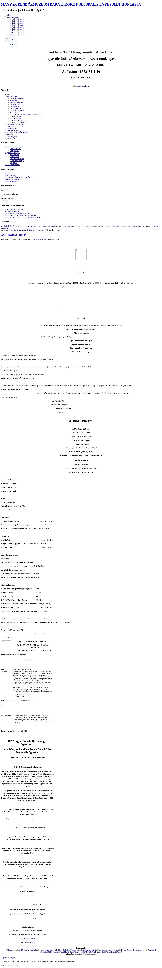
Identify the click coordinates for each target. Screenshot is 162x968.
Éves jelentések (10, 138)
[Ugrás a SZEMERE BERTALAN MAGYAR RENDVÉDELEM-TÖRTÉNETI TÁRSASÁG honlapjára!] (90, 952)
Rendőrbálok (14, 155)
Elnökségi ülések (15, 149)
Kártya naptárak (10, 175)
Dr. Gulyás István (20, 122)
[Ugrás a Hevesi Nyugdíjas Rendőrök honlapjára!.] (26, 950)
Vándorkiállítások (11, 17)
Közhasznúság (70, 226)
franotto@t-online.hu (28, 942)
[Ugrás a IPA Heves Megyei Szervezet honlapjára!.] (107, 950)
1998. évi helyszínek (17, 33)
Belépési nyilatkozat (17, 110)
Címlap (7, 15)
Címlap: (8, 94)
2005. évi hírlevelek (117, 226)
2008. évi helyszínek (17, 31)
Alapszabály (14, 100)
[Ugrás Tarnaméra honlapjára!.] (10, 950)
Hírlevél (22, 226)
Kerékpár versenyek (17, 159)
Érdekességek (10, 39)
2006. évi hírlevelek (129, 226)
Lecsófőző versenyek (17, 161)
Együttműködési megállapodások (16, 132)
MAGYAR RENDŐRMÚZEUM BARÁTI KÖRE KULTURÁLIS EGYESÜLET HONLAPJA (71, 4)
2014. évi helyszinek (17, 19)
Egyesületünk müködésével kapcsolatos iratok (26, 114)
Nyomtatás (37, 239)
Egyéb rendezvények (12, 153)
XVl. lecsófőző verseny (13, 234)
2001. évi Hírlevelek (154, 226)
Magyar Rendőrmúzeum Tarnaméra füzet (19, 177)
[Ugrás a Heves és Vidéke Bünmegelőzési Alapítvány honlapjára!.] (132, 950)
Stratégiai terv (14, 112)
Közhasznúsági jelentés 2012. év (56, 226)
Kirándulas (33, 226)
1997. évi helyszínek (17, 35)
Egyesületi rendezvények (14, 147)
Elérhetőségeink (15, 106)
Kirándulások (14, 157)
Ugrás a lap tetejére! (9, 958)
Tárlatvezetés (9, 37)
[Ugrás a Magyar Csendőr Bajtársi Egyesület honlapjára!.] (82, 950)
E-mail (44, 239)
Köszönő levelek (11, 128)
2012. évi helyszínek (17, 23)
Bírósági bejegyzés (16, 102)
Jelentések (17, 116)
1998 (95, 226)
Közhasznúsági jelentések (14, 124)
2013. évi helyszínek (17, 21)
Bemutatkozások (15, 118)
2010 (92, 226)
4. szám (44, 226)
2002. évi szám (105, 226)
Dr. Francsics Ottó (20, 120)
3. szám (39, 226)
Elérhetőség (4, 228)
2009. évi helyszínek (17, 29)
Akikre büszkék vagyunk (14, 126)
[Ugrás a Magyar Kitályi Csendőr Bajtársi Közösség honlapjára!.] (53, 950)
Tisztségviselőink (16, 108)
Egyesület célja (15, 104)
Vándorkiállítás (6, 226)
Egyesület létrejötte (16, 98)
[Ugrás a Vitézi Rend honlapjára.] (151, 950)
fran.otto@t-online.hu (28, 938)
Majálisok (13, 163)
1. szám (27, 226)
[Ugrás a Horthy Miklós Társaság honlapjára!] (49, 952)
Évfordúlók (9, 134)
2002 (99, 226)
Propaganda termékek (12, 179)
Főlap (11, 230)
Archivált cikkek (11, 136)
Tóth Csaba (14, 965)
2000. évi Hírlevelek (142, 226)
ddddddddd (5, 198)
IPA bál (77, 226)
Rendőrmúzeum (10, 41)
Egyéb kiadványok (11, 181)
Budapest (13, 45)
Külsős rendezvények (12, 165)
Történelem (9, 47)
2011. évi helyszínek (17, 25)
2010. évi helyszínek (17, 27)
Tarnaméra (13, 43)
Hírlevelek (9, 173)
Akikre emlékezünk (12, 130)
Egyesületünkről (11, 96)
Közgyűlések (14, 151)
